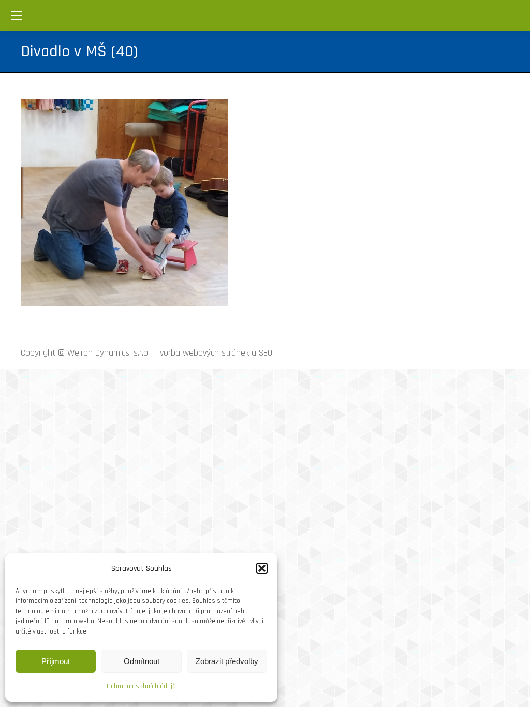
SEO (265, 353)
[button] (262, 568)
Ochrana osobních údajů (141, 686)
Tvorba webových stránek (202, 353)
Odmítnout (141, 661)
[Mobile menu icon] (16, 15)
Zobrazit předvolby (227, 661)
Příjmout (55, 661)
